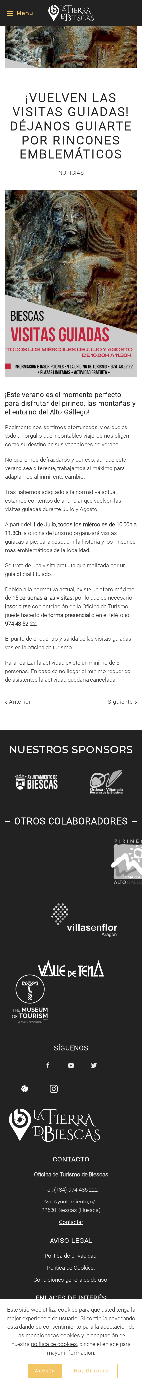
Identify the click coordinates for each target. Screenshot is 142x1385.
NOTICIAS (71, 172)
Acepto (45, 1370)
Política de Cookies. (71, 1267)
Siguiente (121, 701)
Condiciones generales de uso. (71, 1279)
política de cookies (54, 1344)
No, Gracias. (92, 1370)
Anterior (19, 701)
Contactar (71, 1222)
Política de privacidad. (71, 1255)
